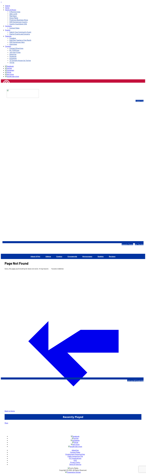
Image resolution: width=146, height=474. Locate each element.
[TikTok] (8, 72)
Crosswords (72, 256)
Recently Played (127, 244)
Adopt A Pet (35, 256)
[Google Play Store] (12, 76)
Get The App (139, 244)
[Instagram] (9, 70)
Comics (59, 256)
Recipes (112, 256)
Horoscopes (87, 256)
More (6, 423)
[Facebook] (9, 66)
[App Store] (9, 74)
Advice (48, 256)
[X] (8, 68)
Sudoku (101, 256)
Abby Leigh (5, 91)
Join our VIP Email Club (135, 380)
